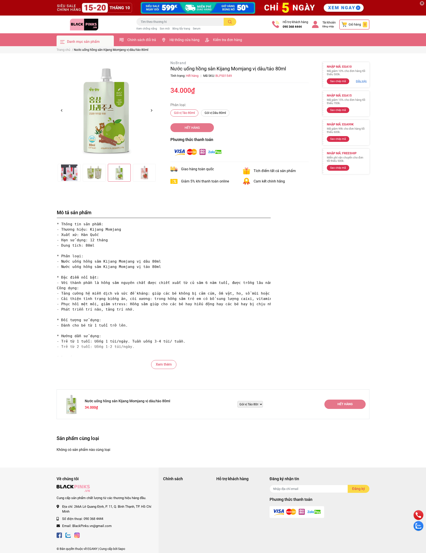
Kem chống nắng (146, 28)
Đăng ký (358, 489)
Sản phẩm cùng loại (78, 438)
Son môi (165, 28)
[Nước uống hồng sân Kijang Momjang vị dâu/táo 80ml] (106, 110)
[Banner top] (213, 8)
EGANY (92, 549)
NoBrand (178, 63)
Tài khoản (329, 22)
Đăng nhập (328, 26)
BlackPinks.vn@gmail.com (92, 526)
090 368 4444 (292, 26)
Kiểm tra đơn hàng (227, 40)
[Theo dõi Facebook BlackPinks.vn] (59, 535)
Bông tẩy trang (181, 28)
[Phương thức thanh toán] (197, 152)
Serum (197, 28)
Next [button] (151, 110)
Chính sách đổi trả (141, 40)
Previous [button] (61, 110)
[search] (230, 22)
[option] (106, 110)
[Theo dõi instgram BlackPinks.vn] (77, 535)
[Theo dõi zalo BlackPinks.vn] (68, 535)
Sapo (121, 549)
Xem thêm (164, 364)
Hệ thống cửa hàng (184, 40)
